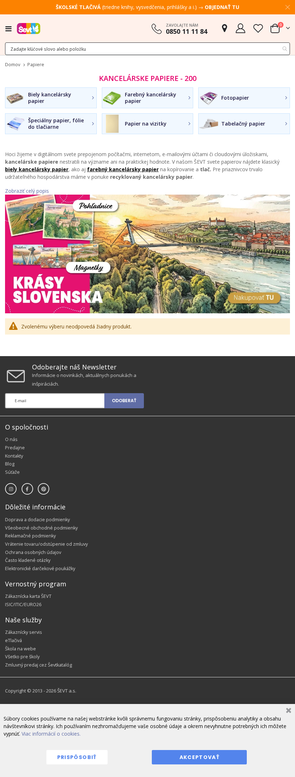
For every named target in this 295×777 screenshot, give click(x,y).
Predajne (15, 448)
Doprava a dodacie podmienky (37, 520)
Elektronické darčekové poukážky (40, 568)
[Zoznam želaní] (258, 28)
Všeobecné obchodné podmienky (41, 528)
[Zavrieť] (287, 711)
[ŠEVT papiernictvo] (29, 28)
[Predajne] (224, 28)
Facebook (27, 489)
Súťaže (12, 472)
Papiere (35, 65)
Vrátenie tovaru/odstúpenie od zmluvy (46, 544)
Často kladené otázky (27, 560)
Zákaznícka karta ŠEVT (28, 596)
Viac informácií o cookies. (51, 733)
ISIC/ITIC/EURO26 (23, 604)
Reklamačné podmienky (30, 536)
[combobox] (147, 48)
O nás (11, 439)
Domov (12, 65)
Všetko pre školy (22, 657)
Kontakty (14, 456)
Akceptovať (200, 757)
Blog (9, 464)
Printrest (43, 489)
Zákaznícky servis (23, 632)
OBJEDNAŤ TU (222, 7)
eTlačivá (13, 640)
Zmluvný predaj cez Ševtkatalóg (38, 665)
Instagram (11, 489)
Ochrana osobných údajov (33, 552)
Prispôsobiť (77, 757)
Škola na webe (20, 649)
